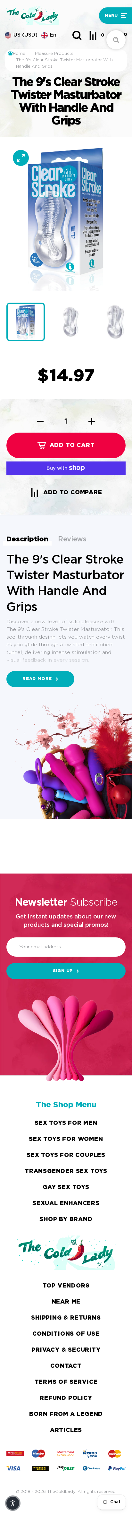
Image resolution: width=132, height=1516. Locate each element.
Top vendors (66, 1285)
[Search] (77, 35)
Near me (66, 1302)
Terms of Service (66, 1382)
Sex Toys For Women (66, 1139)
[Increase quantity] (91, 421)
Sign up (63, 971)
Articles (66, 1430)
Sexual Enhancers (66, 1203)
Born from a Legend (66, 1414)
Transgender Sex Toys (66, 1171)
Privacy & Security (65, 1350)
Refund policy (66, 1398)
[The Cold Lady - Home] (50, 15)
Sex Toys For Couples (66, 1155)
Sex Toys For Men (66, 1123)
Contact (66, 1366)
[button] (113, 15)
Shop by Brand (65, 1219)
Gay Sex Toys (66, 1187)
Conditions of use (66, 1334)
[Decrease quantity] (40, 421)
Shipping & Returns (66, 1318)
